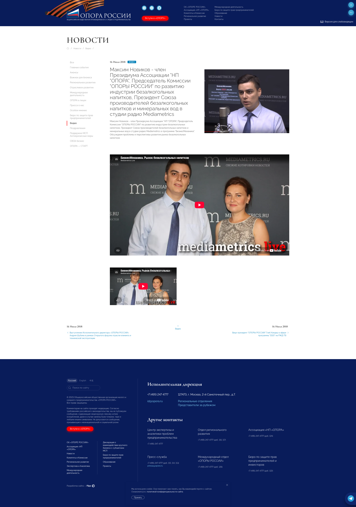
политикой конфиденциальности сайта (165, 492)
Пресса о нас (77, 105)
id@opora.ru (155, 401)
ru (351, 13)
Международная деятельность (229, 7)
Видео (88, 48)
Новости (218, 16)
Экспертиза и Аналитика (78, 466)
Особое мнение (78, 110)
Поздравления (77, 128)
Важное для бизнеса (81, 77)
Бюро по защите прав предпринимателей (234, 10)
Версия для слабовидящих (338, 21)
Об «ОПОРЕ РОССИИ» (195, 7)
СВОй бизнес (77, 141)
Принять (138, 497)
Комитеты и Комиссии (194, 13)
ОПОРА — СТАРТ (79, 146)
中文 (91, 380)
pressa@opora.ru (155, 466)
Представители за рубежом (196, 405)
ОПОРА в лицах (78, 100)
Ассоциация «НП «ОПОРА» (196, 10)
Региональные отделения (195, 401)
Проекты (188, 19)
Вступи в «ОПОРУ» (155, 18)
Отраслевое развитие (82, 87)
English (82, 380)
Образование (221, 13)
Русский (72, 380)
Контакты (219, 19)
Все (72, 62)
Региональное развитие (195, 16)
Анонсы (74, 72)
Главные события (79, 67)
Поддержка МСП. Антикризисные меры (81, 134)
